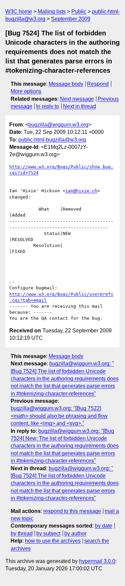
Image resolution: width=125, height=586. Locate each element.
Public (78, 11)
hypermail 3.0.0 (97, 561)
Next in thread (79, 106)
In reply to (47, 106)
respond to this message (72, 511)
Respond (98, 84)
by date (103, 526)
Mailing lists (52, 11)
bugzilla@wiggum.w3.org (58, 124)
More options (26, 91)
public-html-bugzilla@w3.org (52, 139)
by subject (48, 533)
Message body (66, 84)
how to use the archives (53, 541)
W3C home (18, 11)
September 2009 (70, 19)
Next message (77, 99)
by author (75, 533)
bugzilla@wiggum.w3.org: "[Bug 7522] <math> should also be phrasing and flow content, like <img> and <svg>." (59, 415)
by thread (22, 533)
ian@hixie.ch (81, 190)
